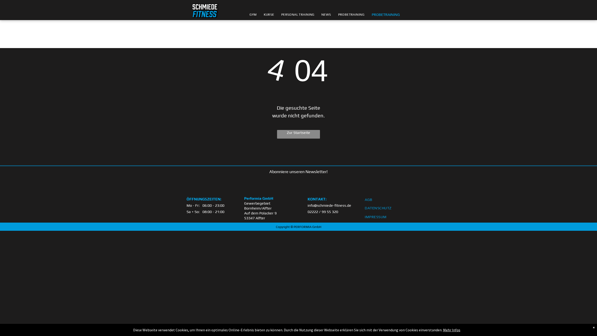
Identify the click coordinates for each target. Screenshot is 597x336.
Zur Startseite (298, 132)
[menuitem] (253, 14)
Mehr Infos (451, 330)
